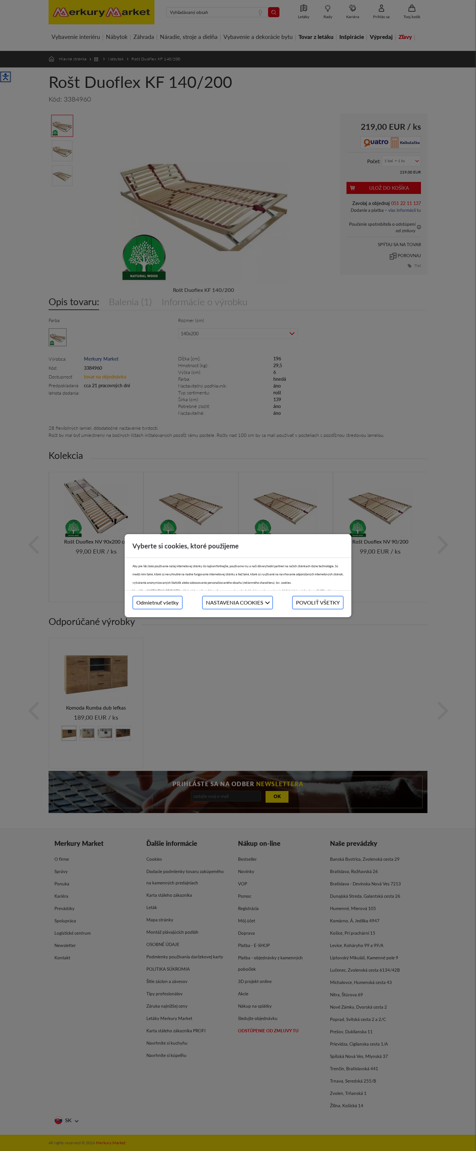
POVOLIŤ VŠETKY (318, 602)
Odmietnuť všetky (157, 602)
